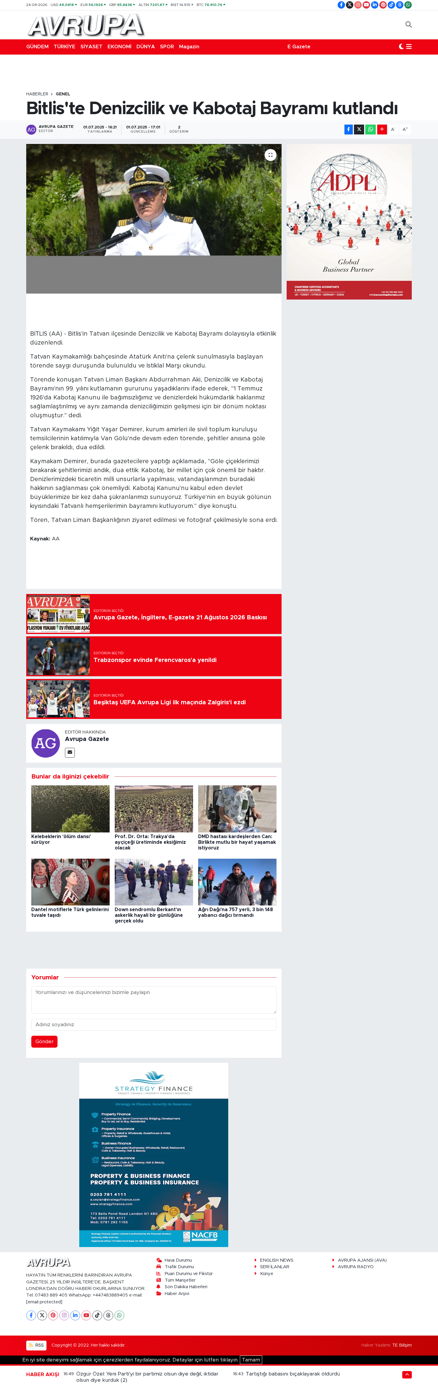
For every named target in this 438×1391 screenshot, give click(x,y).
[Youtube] (86, 1315)
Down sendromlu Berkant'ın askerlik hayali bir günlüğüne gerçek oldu (149, 915)
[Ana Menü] (409, 47)
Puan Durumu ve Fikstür (189, 1273)
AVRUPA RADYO (356, 1267)
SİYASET (91, 46)
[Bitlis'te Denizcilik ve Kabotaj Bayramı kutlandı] (154, 219)
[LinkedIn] (75, 1315)
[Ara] (409, 25)
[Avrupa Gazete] (85, 24)
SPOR (167, 46)
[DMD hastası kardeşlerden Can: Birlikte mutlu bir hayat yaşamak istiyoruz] (237, 808)
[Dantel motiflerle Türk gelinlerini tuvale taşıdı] (70, 881)
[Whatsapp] (119, 1315)
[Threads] (108, 1315)
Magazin (189, 46)
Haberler (37, 94)
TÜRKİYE (64, 46)
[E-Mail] (70, 753)
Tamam (251, 1359)
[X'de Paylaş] (359, 129)
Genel (63, 94)
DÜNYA (145, 46)
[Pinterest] (53, 1315)
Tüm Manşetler (180, 1280)
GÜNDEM (37, 46)
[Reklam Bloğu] (153, 1154)
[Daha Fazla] (382, 129)
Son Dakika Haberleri (186, 1287)
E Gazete (299, 46)
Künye (266, 1273)
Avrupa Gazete (87, 739)
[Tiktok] (97, 1315)
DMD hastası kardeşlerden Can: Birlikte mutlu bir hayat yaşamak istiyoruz (237, 842)
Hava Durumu (178, 1260)
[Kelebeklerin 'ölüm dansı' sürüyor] (70, 808)
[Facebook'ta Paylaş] (348, 129)
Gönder (44, 1041)
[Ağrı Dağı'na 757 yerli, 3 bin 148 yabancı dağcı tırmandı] (237, 881)
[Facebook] (31, 1315)
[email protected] (44, 1302)
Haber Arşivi (177, 1293)
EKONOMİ (119, 46)
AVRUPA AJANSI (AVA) (362, 1260)
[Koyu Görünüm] (401, 47)
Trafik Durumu (179, 1267)
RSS (39, 1345)
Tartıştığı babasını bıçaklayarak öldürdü (293, 1373)
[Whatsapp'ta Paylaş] (370, 129)
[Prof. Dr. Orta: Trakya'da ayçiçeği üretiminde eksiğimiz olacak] (154, 808)
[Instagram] (64, 1315)
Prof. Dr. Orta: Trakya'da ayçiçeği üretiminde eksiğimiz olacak (150, 842)
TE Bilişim (402, 1345)
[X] (42, 1315)
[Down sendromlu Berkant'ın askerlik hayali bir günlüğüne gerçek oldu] (154, 881)
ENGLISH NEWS (276, 1260)
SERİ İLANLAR (274, 1267)
